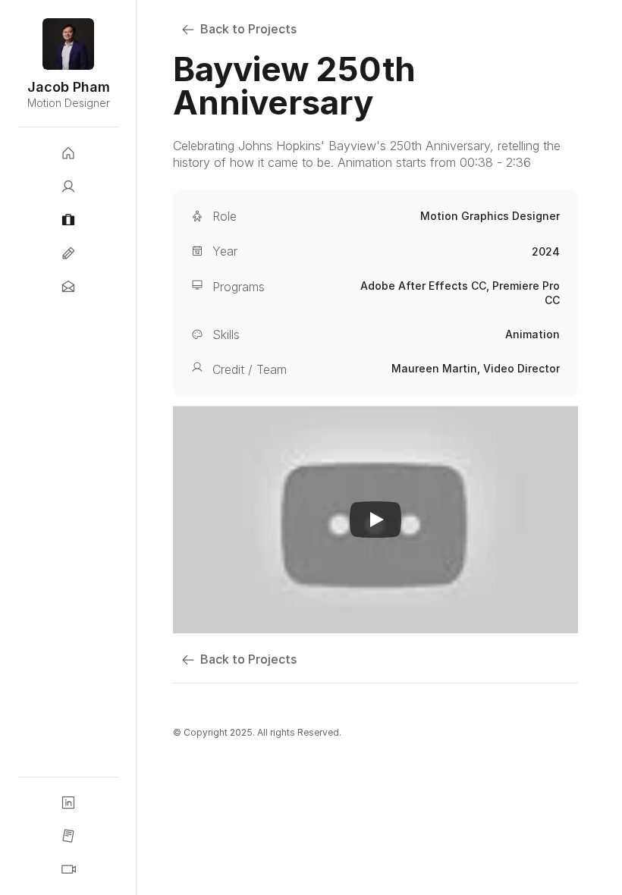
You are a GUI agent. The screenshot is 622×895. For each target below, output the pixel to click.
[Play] (375, 519)
